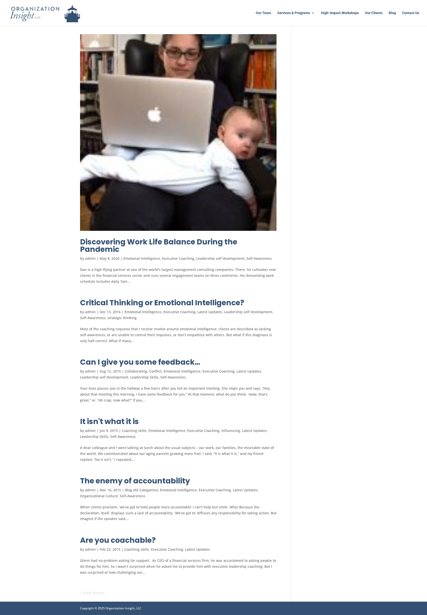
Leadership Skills (144, 377)
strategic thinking (122, 317)
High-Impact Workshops (340, 13)
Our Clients (374, 13)
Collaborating (136, 371)
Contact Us (410, 13)
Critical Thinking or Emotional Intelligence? (162, 302)
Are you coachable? (118, 540)
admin (90, 258)
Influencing (230, 430)
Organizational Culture (99, 496)
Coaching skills (134, 430)
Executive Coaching (178, 258)
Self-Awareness (259, 258)
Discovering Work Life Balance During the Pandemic (158, 246)
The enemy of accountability (135, 480)
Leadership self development (220, 258)
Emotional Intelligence (141, 258)
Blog (392, 13)
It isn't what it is (109, 421)
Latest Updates (209, 311)
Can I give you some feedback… (140, 362)
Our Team (263, 13)
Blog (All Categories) (141, 490)
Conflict (155, 371)
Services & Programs (293, 13)
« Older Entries (92, 593)
